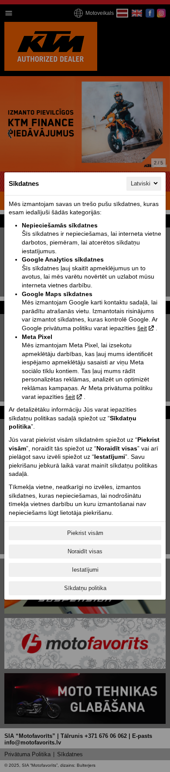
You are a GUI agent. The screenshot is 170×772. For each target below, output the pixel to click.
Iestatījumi (85, 569)
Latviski (140, 183)
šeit (142, 328)
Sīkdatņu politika (85, 588)
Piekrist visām (85, 533)
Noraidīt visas (85, 551)
